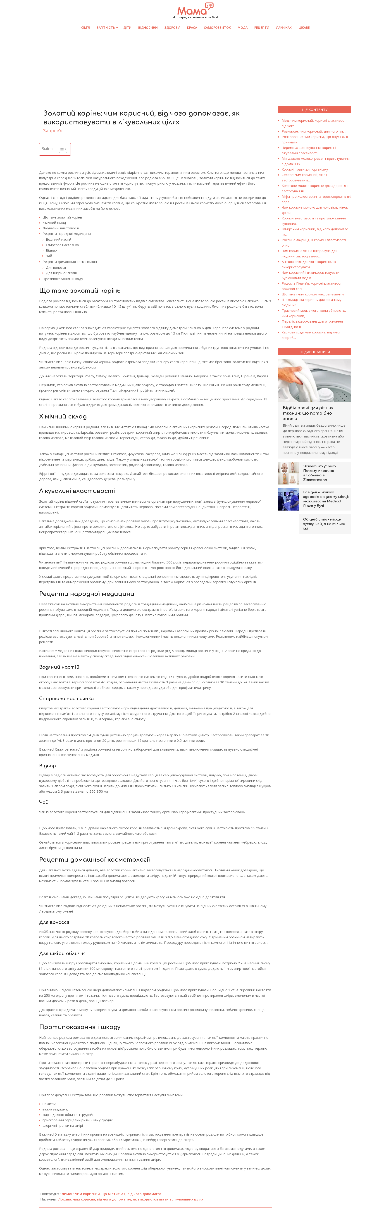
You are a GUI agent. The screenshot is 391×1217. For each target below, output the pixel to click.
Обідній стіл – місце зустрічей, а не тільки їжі (324, 524)
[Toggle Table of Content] (60, 149)
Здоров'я (52, 130)
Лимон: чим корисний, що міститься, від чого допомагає (112, 1193)
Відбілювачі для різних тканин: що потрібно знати (308, 413)
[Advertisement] (195, 66)
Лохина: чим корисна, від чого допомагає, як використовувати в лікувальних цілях (130, 1199)
